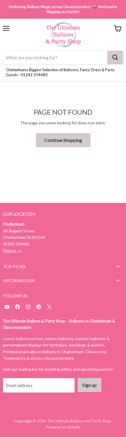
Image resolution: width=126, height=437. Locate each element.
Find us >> (12, 250)
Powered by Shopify (63, 427)
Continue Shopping (63, 140)
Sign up (89, 385)
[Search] (115, 57)
